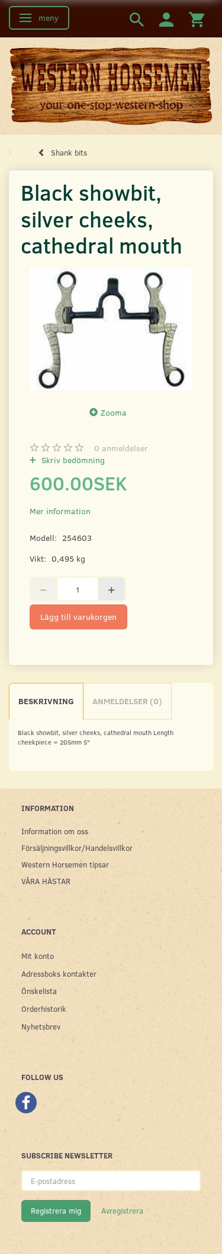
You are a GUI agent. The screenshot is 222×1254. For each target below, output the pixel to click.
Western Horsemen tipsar (65, 864)
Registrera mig (56, 1210)
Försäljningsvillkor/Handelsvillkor (77, 848)
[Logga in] (166, 18)
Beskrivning (46, 701)
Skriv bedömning (72, 460)
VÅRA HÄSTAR (45, 881)
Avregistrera (122, 1210)
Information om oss (54, 831)
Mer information (60, 511)
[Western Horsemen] (111, 85)
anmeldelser (121, 448)
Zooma (114, 412)
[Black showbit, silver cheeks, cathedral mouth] (111, 329)
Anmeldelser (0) (127, 701)
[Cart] (196, 18)
